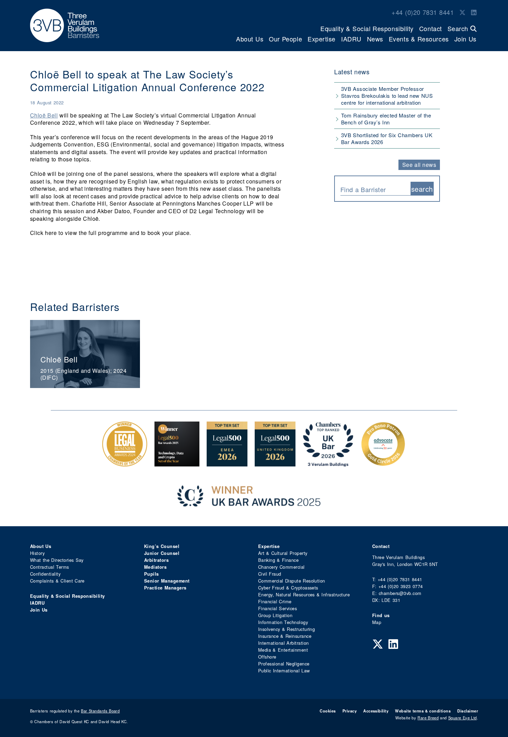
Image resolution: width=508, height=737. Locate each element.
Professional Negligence (284, 663)
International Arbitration (283, 643)
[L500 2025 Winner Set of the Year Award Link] (176, 463)
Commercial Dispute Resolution (291, 580)
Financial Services (277, 608)
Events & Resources (419, 38)
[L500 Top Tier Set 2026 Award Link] (275, 463)
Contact (430, 28)
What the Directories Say (57, 560)
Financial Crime (275, 601)
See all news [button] (419, 165)
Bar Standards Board (100, 711)
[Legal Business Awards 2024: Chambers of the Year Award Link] (124, 463)
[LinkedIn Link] (474, 12)
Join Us (465, 38)
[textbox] (372, 189)
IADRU (351, 38)
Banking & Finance (278, 560)
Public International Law (284, 670)
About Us (249, 38)
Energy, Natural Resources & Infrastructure (304, 594)
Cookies (328, 711)
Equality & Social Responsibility (367, 28)
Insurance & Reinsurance (284, 636)
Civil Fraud (269, 573)
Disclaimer (467, 711)
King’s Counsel (161, 546)
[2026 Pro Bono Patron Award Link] (383, 463)
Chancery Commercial (281, 567)
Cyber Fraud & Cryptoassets (288, 587)
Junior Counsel (161, 553)
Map (376, 622)
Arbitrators (156, 560)
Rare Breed (428, 717)
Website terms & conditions (423, 711)
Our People (285, 38)
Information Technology (283, 622)
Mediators (155, 567)
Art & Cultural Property (282, 553)
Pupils (151, 574)
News (375, 38)
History (37, 553)
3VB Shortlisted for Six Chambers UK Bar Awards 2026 (386, 138)
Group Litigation (275, 615)
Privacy (349, 711)
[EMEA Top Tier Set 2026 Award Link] (227, 463)
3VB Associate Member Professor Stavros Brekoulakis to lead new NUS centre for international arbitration (387, 95)
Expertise (322, 38)
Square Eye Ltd (462, 717)
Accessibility (375, 711)
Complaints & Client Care (57, 580)
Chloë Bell (44, 115)
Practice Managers (165, 588)
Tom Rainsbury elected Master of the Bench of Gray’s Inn (386, 119)
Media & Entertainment (283, 649)
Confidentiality (45, 573)
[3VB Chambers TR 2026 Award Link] (328, 463)
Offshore (267, 656)
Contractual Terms (49, 567)
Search (459, 28)
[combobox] (375, 189)
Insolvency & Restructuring (286, 629)
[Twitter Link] (462, 12)
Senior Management (167, 581)
